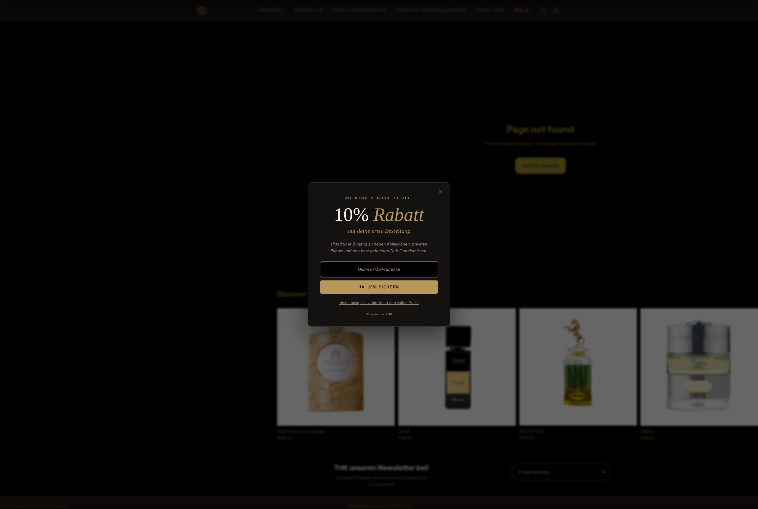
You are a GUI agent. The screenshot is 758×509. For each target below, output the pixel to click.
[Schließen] (441, 192)
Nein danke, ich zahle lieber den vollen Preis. (379, 303)
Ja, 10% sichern (379, 287)
